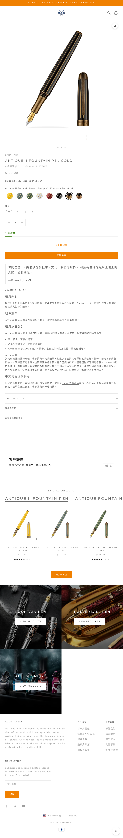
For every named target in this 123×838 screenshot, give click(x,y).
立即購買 (61, 255)
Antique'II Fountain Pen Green (100, 549)
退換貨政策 (84, 744)
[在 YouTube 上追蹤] (23, 806)
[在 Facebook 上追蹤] (6, 806)
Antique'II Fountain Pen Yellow (22, 549)
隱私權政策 (84, 749)
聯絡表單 (25, 386)
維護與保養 (112, 749)
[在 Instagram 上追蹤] (15, 806)
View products (30, 621)
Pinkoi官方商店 (70, 383)
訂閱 (12, 794)
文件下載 (110, 744)
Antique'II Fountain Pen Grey (61, 549)
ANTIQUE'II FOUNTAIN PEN (37, 498)
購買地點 (110, 733)
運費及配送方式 (86, 733)
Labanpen (12, 155)
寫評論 (108, 465)
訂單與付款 (84, 728)
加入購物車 (61, 245)
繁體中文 (73, 815)
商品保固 (110, 739)
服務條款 (82, 739)
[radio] (9, 196)
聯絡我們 (110, 728)
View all (61, 574)
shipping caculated (16, 180)
